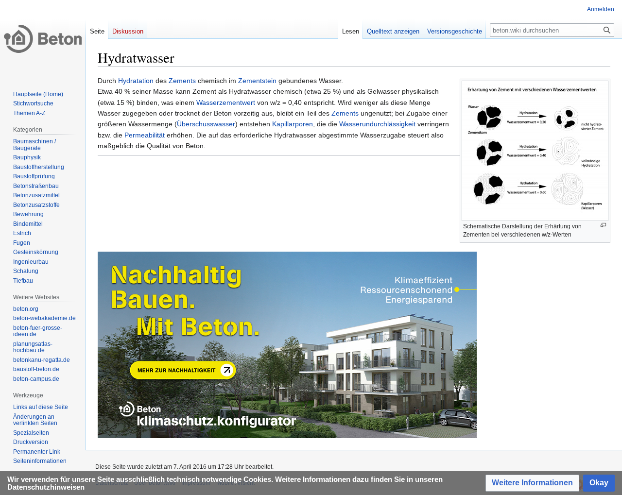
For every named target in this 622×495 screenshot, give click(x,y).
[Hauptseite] (43, 39)
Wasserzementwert (225, 102)
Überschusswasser (206, 124)
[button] (532, 483)
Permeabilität (144, 135)
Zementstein (257, 81)
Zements (182, 81)
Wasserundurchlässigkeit (377, 124)
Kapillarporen (292, 124)
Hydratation (136, 81)
